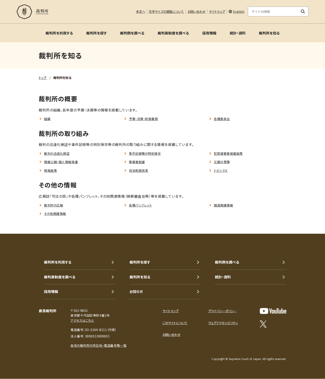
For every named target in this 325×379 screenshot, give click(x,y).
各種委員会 (222, 119)
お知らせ (136, 291)
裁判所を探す (96, 33)
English (238, 11)
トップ (43, 77)
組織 (47, 119)
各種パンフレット (140, 205)
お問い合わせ (196, 11)
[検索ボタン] (303, 11)
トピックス (221, 170)
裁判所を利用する (59, 33)
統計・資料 (238, 33)
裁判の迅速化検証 (56, 153)
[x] (263, 323)
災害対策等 (222, 162)
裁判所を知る (269, 33)
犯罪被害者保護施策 (228, 153)
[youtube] (273, 311)
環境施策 (50, 170)
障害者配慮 (137, 162)
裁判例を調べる (132, 33)
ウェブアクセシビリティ (223, 323)
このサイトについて (174, 323)
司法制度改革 (138, 170)
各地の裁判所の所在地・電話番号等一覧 (98, 345)
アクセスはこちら (82, 320)
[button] (309, 218)
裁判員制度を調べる (173, 33)
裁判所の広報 (53, 205)
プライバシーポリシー (222, 311)
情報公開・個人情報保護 (61, 162)
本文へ (140, 11)
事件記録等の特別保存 (145, 153)
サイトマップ (217, 11)
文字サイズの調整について (166, 11)
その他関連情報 (55, 213)
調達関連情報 (223, 205)
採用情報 (209, 33)
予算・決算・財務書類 (143, 119)
